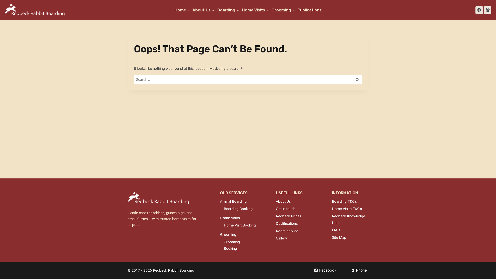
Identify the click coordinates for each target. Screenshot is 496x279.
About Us (283, 201)
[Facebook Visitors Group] (487, 10)
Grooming (228, 234)
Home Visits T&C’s (347, 209)
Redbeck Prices (288, 216)
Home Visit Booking (240, 225)
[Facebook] (479, 10)
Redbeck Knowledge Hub (348, 219)
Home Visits (230, 218)
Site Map (339, 237)
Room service (287, 231)
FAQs (336, 230)
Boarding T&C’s (344, 201)
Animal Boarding (233, 201)
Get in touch (285, 209)
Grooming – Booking (233, 245)
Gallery (281, 238)
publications (309, 10)
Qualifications (287, 223)
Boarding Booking (238, 209)
